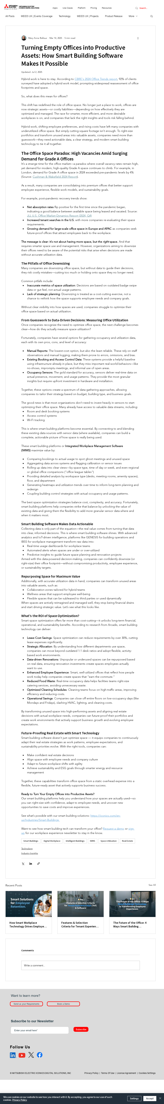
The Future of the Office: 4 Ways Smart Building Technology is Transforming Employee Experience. (130, 924)
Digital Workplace (52, 840)
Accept (150, 1098)
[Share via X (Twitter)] (22, 863)
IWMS (92, 840)
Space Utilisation (109, 840)
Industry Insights (29, 853)
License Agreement (126, 1073)
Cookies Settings (147, 1073)
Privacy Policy (91, 1073)
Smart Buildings (30, 840)
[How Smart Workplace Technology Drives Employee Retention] (29, 904)
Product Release (113, 16)
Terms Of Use (108, 1073)
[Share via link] (38, 863)
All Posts (10, 16)
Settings (134, 1098)
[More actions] (138, 38)
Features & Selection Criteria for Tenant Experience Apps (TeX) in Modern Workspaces (80, 924)
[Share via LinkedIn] (30, 863)
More (131, 16)
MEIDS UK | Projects (88, 16)
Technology (65, 16)
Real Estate (127, 840)
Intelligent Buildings (75, 840)
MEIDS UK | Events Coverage (36, 16)
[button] (67, 8)
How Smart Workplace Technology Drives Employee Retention (27, 924)
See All (152, 884)
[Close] (160, 1098)
